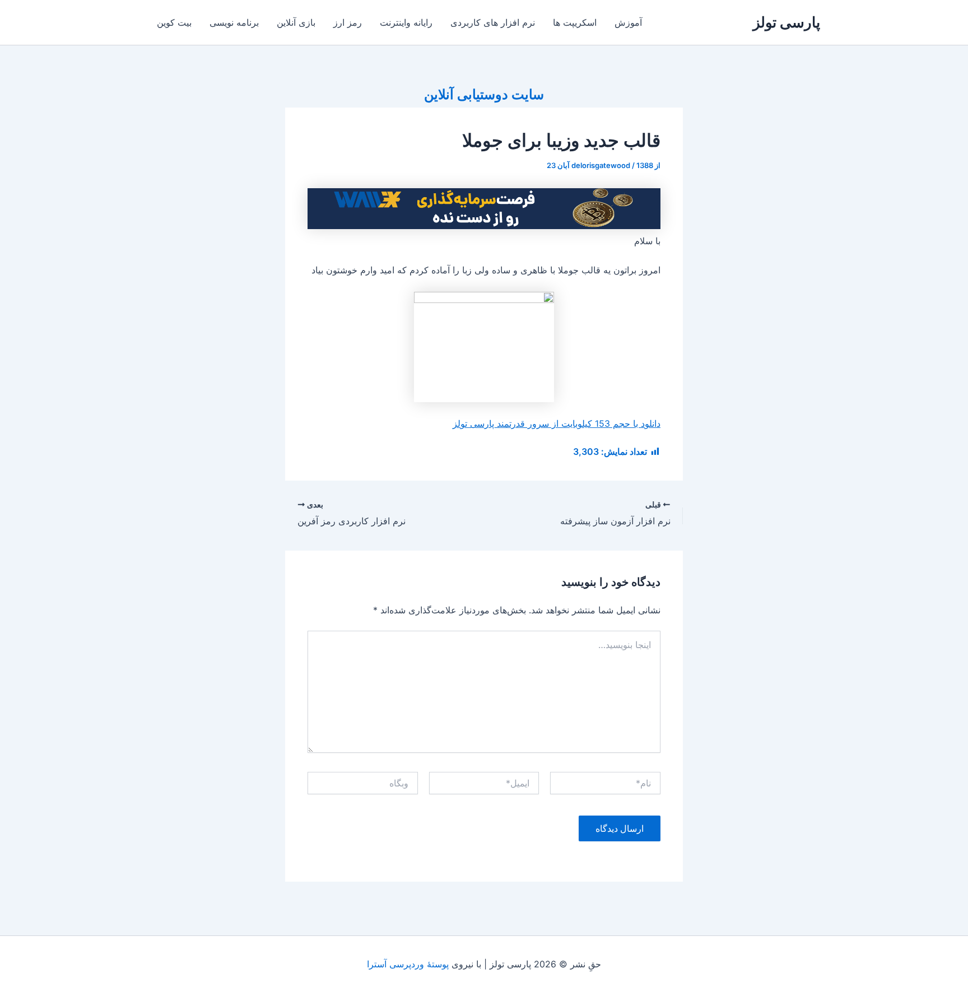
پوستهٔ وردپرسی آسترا (408, 964)
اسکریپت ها (575, 22)
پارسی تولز (786, 22)
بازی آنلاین (296, 22)
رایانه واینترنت (406, 22)
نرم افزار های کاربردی (492, 22)
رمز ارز (347, 22)
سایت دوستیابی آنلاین (484, 94)
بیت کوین (174, 22)
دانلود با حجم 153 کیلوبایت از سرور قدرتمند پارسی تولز (556, 423)
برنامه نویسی (234, 22)
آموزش (628, 22)
